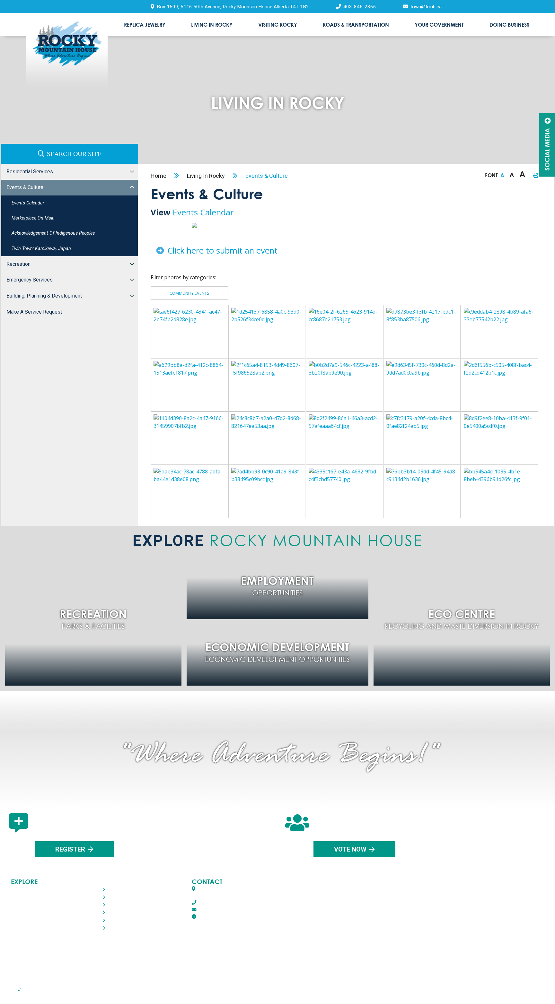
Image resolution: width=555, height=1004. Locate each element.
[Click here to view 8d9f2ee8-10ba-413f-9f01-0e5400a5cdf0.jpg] (499, 438)
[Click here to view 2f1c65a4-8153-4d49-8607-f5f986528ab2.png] (267, 384)
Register (70, 849)
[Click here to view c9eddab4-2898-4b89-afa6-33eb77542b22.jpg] (499, 331)
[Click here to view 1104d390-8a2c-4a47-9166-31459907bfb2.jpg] (189, 438)
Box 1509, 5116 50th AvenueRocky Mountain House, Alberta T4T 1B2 (234, 892)
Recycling (50, 994)
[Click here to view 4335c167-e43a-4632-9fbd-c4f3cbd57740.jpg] (344, 491)
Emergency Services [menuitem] (29, 280)
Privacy (154, 994)
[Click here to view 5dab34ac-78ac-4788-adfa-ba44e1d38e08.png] (189, 491)
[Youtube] (307, 960)
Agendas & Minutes (389, 994)
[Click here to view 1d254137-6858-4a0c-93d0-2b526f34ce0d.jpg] (267, 331)
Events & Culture (266, 175)
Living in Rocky (206, 175)
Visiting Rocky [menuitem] (277, 25)
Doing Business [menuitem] (509, 25)
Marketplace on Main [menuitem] (33, 218)
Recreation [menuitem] (18, 264)
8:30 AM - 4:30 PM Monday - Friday (250, 917)
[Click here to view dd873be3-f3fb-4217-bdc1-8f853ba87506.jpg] (422, 331)
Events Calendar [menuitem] (28, 203)
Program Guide (493, 994)
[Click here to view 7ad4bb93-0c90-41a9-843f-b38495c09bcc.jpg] (267, 491)
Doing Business (29, 928)
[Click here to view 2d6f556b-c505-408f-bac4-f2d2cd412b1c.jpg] (499, 384)
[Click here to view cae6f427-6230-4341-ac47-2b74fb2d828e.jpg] (189, 331)
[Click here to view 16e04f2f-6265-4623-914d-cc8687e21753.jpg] (344, 331)
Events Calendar (203, 212)
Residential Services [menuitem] (29, 172)
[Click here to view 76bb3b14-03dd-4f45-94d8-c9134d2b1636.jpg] (422, 491)
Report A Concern (281, 994)
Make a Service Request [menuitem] (34, 312)
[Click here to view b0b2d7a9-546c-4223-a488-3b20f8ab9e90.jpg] (344, 384)
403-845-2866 (212, 902)
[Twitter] (275, 960)
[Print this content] (536, 175)
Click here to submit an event (221, 250)
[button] (132, 171)
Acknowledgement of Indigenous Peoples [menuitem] (53, 233)
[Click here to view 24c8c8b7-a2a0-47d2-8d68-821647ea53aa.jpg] (267, 438)
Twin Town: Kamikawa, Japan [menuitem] (41, 248)
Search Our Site (74, 153)
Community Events (189, 293)
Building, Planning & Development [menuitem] (44, 296)
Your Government (30, 920)
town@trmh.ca (213, 910)
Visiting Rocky (27, 905)
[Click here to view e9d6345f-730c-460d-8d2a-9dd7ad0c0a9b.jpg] (422, 384)
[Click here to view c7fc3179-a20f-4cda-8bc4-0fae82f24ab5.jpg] (422, 438)
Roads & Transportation (37, 912)
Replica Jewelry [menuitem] (144, 25)
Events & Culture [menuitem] (24, 187)
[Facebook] (245, 960)
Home (158, 175)
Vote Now (350, 849)
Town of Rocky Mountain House (67, 53)
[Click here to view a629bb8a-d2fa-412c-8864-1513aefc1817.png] (189, 384)
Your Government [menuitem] (439, 25)
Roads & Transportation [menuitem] (356, 25)
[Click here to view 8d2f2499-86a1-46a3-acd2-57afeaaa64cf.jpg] (344, 438)
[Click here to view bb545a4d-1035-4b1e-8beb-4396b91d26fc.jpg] (499, 491)
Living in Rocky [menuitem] (212, 25)
